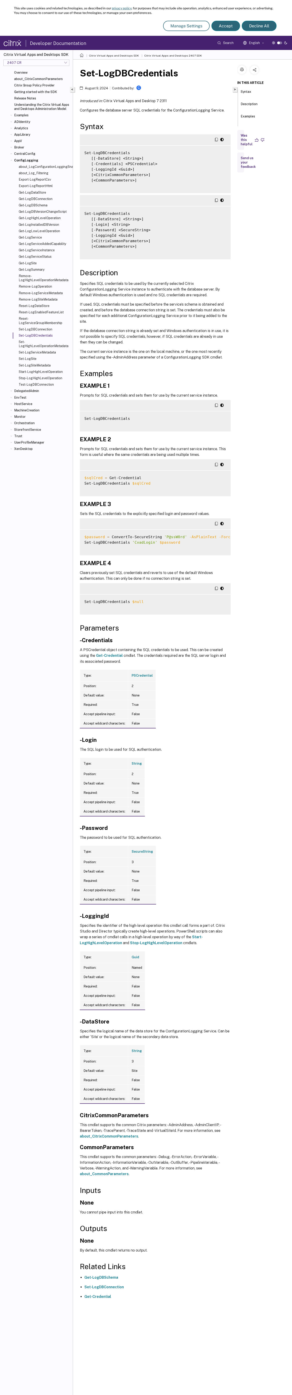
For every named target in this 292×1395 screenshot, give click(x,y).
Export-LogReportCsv (35, 179)
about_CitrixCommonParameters (38, 79)
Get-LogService (30, 237)
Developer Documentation (58, 43)
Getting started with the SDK (35, 92)
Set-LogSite (27, 359)
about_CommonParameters (104, 1174)
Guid (135, 957)
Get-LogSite (28, 263)
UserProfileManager (29, 442)
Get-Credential (109, 655)
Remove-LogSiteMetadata (38, 299)
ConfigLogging (26, 160)
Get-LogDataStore (32, 192)
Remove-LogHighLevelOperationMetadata (43, 278)
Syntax (246, 92)
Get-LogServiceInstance (37, 250)
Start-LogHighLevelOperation (41, 372)
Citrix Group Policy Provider (34, 85)
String (137, 763)
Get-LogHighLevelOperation (40, 218)
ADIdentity (22, 122)
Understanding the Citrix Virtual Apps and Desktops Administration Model (41, 107)
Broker (19, 147)
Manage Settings (186, 25)
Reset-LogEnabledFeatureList (41, 312)
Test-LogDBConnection (36, 384)
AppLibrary (22, 134)
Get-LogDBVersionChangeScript (43, 211)
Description (249, 104)
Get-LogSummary (31, 269)
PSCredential (142, 675)
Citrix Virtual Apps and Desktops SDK (114, 55)
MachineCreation (26, 410)
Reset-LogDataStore (34, 306)
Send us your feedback (248, 162)
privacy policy (121, 8)
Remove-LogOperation (35, 286)
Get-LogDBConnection (35, 199)
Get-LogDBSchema (33, 205)
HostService (23, 404)
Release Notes (25, 98)
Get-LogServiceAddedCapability (42, 244)
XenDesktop (23, 449)
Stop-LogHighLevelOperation (40, 378)
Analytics (21, 128)
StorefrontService (27, 429)
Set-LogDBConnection (35, 329)
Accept (226, 25)
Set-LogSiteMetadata (35, 365)
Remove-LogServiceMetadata (41, 293)
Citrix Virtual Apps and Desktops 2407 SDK (173, 55)
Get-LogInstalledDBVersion (39, 224)
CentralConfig (24, 154)
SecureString (142, 851)
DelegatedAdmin (26, 391)
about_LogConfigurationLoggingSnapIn (45, 167)
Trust (18, 436)
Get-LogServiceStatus (35, 256)
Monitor (20, 416)
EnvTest (20, 397)
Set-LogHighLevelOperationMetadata (43, 344)
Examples (21, 115)
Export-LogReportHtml (36, 186)
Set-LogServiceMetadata (37, 352)
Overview (21, 72)
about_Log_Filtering (33, 173)
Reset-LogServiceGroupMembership (40, 321)
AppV (18, 141)
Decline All (259, 25)
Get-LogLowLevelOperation (39, 231)
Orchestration (24, 423)
